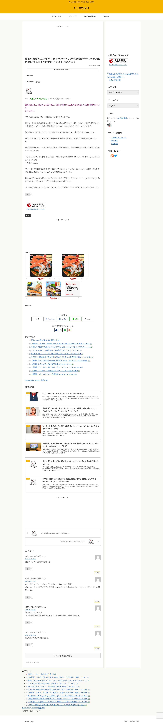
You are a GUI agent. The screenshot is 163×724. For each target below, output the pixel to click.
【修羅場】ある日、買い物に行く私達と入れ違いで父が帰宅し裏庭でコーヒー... (58, 693)
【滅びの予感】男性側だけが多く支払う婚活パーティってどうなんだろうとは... (58, 699)
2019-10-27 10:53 (30, 581)
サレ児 (29, 215)
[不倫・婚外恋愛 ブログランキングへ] (36, 205)
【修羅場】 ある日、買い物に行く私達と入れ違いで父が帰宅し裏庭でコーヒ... (60, 343)
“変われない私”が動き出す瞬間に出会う (46, 340)
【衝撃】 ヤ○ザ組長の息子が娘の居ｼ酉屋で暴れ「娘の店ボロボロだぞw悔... (59, 360)
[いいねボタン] (27, 194)
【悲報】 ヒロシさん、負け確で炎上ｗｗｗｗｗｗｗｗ (51, 364)
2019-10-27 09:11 (30, 559)
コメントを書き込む (63, 655)
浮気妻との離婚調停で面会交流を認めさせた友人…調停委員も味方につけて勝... (61, 357)
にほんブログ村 (115, 80)
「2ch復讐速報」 (122, 118)
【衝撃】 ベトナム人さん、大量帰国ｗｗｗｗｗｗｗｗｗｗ (53, 374)
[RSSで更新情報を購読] (69, 330)
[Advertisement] (63, 41)
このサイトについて (118, 138)
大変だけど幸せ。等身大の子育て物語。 (43, 674)
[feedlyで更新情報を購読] (65, 330)
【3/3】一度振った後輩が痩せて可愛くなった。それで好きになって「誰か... (57, 705)
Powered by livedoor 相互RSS (36, 380)
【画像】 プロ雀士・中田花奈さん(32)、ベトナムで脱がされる (54, 371)
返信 (98, 573)
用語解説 (114, 144)
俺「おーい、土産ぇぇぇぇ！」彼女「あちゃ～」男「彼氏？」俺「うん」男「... (58, 696)
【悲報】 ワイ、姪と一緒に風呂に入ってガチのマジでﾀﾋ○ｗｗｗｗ (56, 367)
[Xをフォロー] (61, 330)
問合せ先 (114, 141)
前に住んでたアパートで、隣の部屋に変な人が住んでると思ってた (56, 354)
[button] (88, 319)
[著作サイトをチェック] (56, 330)
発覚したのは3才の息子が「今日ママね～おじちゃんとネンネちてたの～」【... (61, 347)
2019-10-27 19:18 (30, 609)
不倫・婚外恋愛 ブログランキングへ (36, 209)
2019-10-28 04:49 (30, 635)
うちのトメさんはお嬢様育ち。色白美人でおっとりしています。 (55, 350)
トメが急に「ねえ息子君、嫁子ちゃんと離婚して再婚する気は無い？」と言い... (58, 702)
